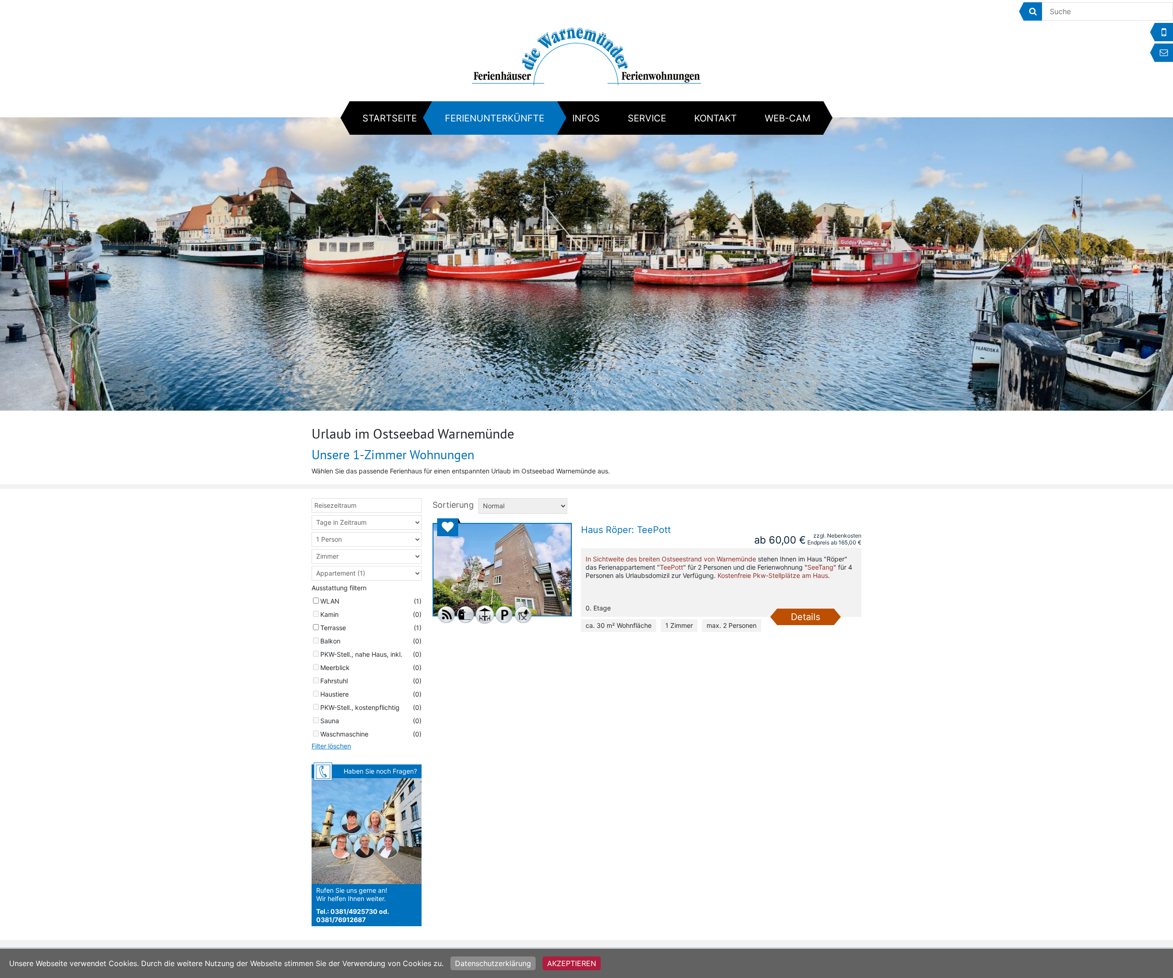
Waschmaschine (344, 734)
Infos (586, 118)
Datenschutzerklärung (493, 963)
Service (647, 118)
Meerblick (335, 667)
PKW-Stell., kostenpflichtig (360, 707)
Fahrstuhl (334, 681)
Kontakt (715, 118)
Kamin (329, 614)
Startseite (389, 118)
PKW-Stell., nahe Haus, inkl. (361, 654)
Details (805, 616)
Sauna (329, 721)
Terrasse (333, 628)
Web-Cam (788, 118)
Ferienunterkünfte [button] (494, 118)
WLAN (330, 601)
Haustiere (334, 694)
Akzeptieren (571, 963)
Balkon (330, 641)
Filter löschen (331, 746)
